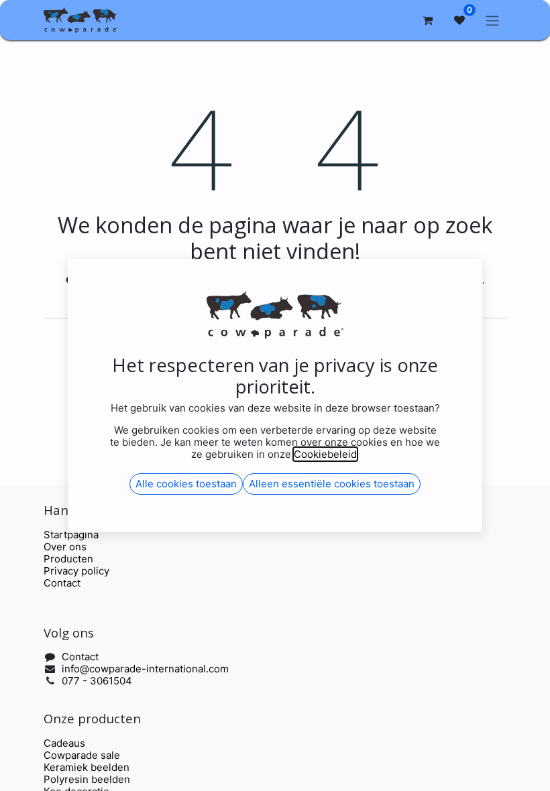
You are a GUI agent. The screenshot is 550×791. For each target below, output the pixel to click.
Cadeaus (64, 743)
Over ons (65, 546)
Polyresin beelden (87, 779)
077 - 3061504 (97, 680)
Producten (68, 558)
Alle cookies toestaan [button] (186, 483)
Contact (62, 582)
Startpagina (71, 534)
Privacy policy (76, 570)
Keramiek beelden (86, 767)
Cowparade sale (82, 755)
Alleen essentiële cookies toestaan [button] (332, 483)
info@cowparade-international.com (145, 668)
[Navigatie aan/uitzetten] (492, 20)
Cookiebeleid (325, 454)
